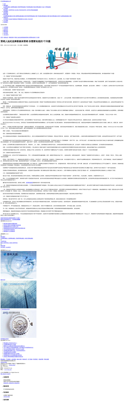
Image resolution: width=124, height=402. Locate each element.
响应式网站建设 (37, 7)
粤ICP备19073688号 (5, 374)
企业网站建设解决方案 (9, 16)
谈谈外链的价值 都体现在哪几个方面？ (10, 218)
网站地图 (46, 359)
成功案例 (5, 11)
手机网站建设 (29, 7)
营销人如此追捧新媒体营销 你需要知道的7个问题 (26, 37)
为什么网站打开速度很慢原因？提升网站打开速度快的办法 (18, 347)
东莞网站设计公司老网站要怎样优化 (12, 355)
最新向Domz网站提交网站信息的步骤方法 (14, 346)
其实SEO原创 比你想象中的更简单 (12, 225)
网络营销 (20, 19)
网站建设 (5, 5)
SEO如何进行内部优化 (9, 229)
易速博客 (41, 359)
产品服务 (5, 8)
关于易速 (5, 20)
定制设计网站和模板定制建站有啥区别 (13, 356)
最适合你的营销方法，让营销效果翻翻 (10, 219)
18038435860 (4, 362)
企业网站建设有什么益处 (9, 344)
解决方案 (5, 14)
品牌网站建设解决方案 (21, 16)
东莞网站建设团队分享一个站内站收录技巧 (14, 350)
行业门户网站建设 (46, 7)
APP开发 (28, 10)
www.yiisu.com (7, 369)
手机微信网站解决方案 (43, 16)
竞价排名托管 (22, 10)
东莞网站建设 (29, 182)
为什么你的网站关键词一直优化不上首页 (13, 349)
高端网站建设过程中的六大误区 (11, 353)
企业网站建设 (6, 7)
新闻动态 (6, 37)
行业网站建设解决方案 (65, 16)
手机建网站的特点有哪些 (9, 352)
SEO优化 (16, 10)
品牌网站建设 (14, 7)
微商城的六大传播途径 (9, 231)
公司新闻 (5, 19)
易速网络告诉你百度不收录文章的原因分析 (14, 228)
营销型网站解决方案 (32, 16)
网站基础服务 (34, 10)
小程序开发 (11, 10)
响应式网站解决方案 (54, 16)
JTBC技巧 (30, 19)
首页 (4, 4)
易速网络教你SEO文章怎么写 (10, 226)
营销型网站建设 (22, 7)
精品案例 (5, 13)
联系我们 (5, 22)
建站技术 (15, 19)
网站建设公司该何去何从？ (10, 343)
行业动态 (10, 19)
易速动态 (5, 17)
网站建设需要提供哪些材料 (10, 223)
